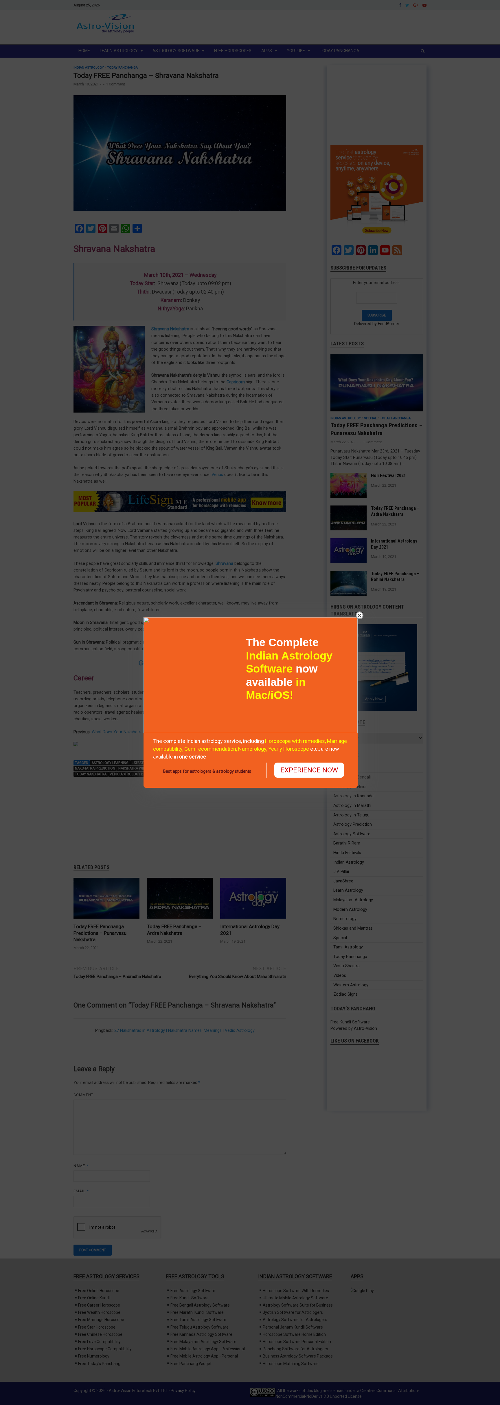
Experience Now (309, 770)
